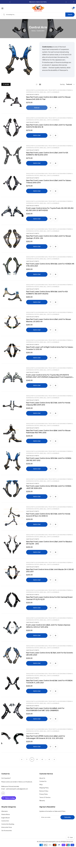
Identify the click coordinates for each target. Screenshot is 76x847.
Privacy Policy (43, 794)
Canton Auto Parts (32, 94)
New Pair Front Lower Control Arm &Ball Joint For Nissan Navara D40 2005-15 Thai (48, 98)
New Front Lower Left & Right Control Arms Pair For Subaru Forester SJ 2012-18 (49, 348)
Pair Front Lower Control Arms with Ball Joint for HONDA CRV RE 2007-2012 (48, 459)
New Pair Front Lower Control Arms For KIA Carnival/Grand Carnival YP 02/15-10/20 (49, 598)
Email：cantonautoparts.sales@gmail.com (14, 789)
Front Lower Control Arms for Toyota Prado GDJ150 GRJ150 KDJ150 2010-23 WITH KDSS (49, 209)
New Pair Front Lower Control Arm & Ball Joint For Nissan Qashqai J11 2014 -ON (48, 237)
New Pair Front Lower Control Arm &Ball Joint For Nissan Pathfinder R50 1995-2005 (48, 431)
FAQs (41, 784)
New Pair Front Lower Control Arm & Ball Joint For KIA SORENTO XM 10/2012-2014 (47, 154)
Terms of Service (44, 797)
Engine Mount (5, 817)
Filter (7, 84)
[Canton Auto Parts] (38, 8)
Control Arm (5, 821)
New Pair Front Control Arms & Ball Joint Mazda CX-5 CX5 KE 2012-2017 (50, 570)
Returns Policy (43, 791)
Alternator (4, 811)
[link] (19, 59)
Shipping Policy (44, 788)
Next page (54, 759)
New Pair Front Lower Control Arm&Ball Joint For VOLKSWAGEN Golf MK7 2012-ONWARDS (45, 709)
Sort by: (62, 84)
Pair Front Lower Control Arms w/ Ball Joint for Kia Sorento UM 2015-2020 (49, 654)
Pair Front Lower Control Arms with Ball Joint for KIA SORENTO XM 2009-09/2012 (47, 292)
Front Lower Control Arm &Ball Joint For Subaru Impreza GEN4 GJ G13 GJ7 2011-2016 (48, 626)
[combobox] (38, 14)
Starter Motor (5, 814)
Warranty (42, 800)
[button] (10, 2)
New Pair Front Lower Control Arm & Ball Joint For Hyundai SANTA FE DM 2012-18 (49, 126)
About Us (42, 778)
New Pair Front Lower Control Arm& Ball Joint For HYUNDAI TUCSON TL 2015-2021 (49, 681)
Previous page (22, 759)
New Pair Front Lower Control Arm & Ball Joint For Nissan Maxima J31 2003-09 (48, 320)
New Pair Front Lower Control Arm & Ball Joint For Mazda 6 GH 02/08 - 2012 (49, 543)
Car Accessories (6, 830)
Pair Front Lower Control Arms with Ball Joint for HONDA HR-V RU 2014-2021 (50, 265)
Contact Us (42, 781)
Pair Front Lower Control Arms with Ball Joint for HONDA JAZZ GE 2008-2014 (48, 487)
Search (70, 14)
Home (33, 31)
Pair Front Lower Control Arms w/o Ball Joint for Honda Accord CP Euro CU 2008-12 (48, 515)
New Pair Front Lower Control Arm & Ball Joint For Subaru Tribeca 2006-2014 (48, 181)
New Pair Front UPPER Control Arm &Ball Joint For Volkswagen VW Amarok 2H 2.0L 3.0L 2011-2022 (45, 737)
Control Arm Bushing (7, 824)
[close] (74, 1)
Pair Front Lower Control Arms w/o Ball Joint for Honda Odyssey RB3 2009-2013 (48, 404)
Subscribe (67, 817)
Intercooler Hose (6, 827)
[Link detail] (3, 793)
